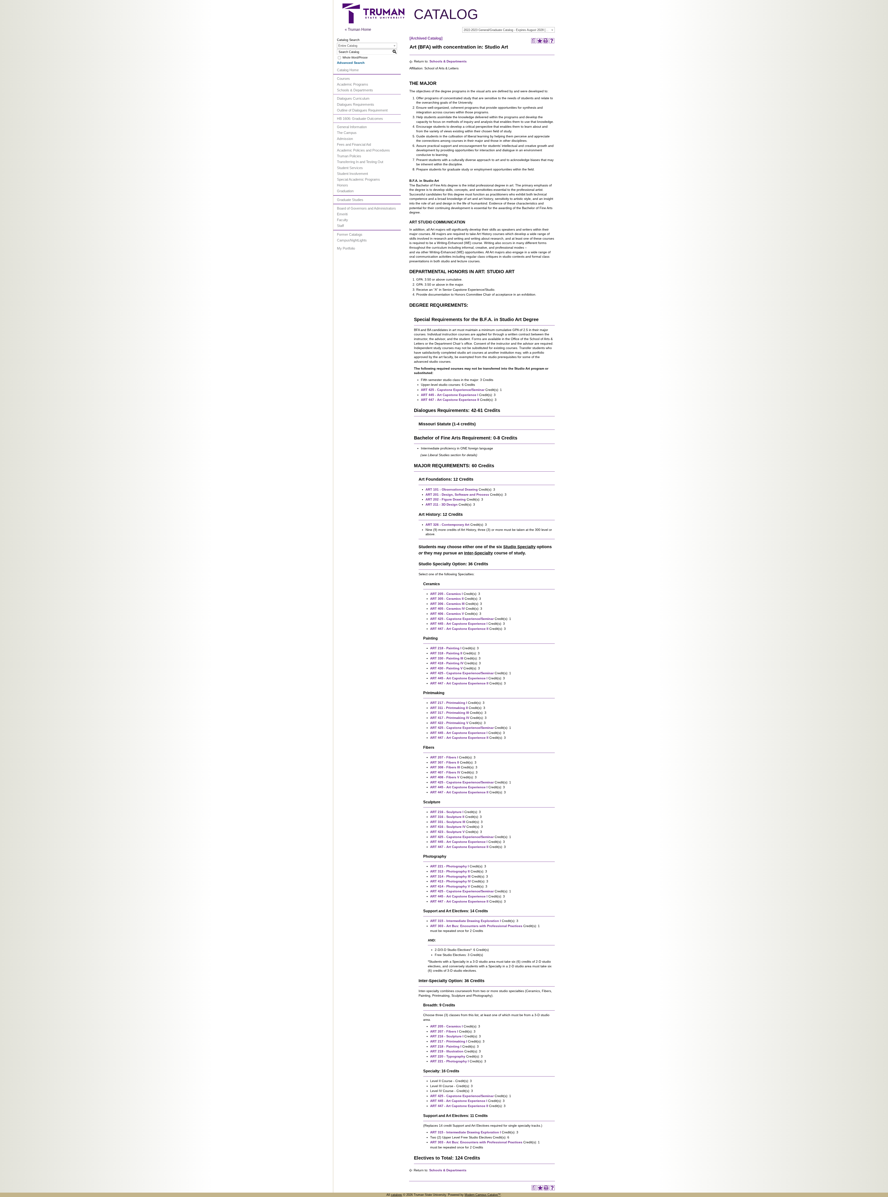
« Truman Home (358, 29)
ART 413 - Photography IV (450, 881)
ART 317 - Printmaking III (449, 712)
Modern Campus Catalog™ (483, 1195)
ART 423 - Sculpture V (447, 832)
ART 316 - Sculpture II (447, 817)
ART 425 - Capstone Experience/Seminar (452, 390)
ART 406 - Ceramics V (447, 614)
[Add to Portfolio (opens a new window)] (539, 40)
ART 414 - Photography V (450, 886)
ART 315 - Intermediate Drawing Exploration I (465, 921)
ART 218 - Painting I (445, 648)
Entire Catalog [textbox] (347, 45)
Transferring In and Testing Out (360, 162)
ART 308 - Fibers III (445, 767)
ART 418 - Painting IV (446, 663)
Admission (345, 139)
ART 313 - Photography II (450, 871)
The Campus (347, 133)
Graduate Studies (350, 200)
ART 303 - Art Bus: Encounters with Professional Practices (476, 926)
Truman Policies (349, 156)
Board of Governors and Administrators (366, 208)
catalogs (396, 1195)
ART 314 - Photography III (450, 876)
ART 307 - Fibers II (444, 762)
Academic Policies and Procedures (363, 150)
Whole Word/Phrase (355, 57)
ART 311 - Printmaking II (449, 708)
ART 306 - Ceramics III (447, 604)
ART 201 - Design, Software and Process (457, 494)
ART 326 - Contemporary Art (447, 524)
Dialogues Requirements (355, 104)
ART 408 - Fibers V (444, 777)
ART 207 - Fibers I (444, 757)
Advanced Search (351, 63)
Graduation (345, 191)
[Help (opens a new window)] (551, 40)
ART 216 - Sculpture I (446, 812)
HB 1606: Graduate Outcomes (360, 119)
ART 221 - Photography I (449, 866)
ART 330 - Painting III (446, 658)
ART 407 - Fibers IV (445, 772)
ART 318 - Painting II (446, 653)
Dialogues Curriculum (353, 98)
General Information (352, 127)
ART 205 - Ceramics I (446, 594)
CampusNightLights (352, 240)
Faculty (342, 220)
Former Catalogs (349, 234)
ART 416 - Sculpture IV (448, 827)
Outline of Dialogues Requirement (362, 110)
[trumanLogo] (373, 22)
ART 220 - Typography (447, 1056)
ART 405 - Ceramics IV (447, 608)
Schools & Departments (355, 90)
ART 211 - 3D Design (442, 504)
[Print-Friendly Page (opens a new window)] (545, 40)
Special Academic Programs (358, 179)
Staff (340, 226)
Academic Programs (352, 84)
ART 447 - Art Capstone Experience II (450, 400)
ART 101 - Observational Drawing (452, 489)
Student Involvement (352, 174)
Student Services (350, 168)
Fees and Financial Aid (354, 144)
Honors (342, 185)
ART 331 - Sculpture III (447, 822)
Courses (343, 78)
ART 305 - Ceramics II (447, 598)
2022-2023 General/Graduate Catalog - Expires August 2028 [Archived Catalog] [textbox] (509, 30)
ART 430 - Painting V (446, 668)
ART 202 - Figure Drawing (446, 499)
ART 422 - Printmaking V (449, 723)
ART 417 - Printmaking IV (449, 718)
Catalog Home (348, 70)
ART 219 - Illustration (446, 1051)
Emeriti (342, 214)
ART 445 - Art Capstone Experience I (449, 395)
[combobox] (508, 30)
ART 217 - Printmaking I (448, 703)
